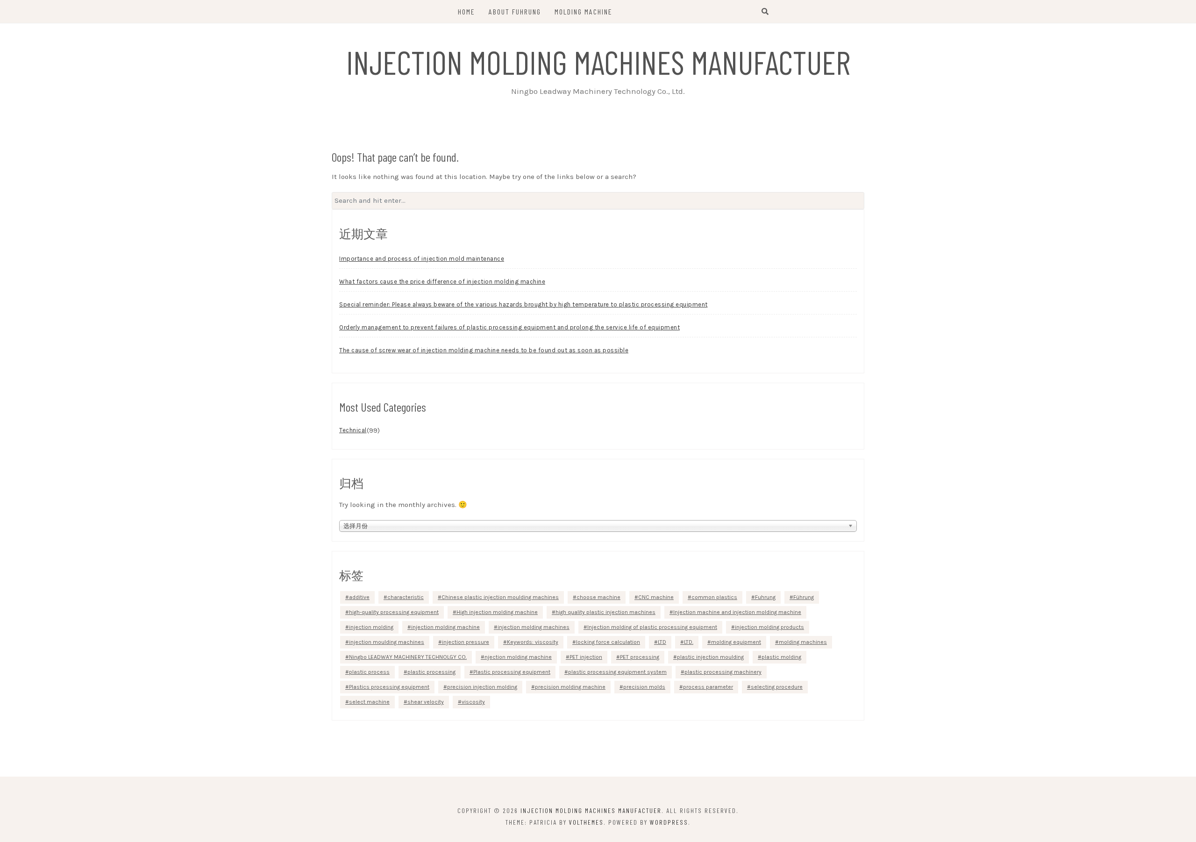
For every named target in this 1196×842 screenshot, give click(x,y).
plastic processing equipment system (617, 672)
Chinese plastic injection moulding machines (500, 597)
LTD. (688, 642)
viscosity (473, 702)
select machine (369, 702)
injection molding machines (534, 627)
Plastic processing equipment (511, 672)
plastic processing (431, 672)
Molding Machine (583, 11)
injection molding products (769, 627)
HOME (466, 11)
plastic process (369, 672)
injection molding (371, 627)
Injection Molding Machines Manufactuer (598, 61)
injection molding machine (445, 627)
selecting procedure (777, 687)
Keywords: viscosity (532, 642)
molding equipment (736, 642)
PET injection (586, 657)
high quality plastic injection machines (605, 612)
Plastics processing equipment (389, 687)
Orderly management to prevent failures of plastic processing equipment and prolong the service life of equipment (509, 327)
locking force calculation (608, 642)
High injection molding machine (497, 612)
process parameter (708, 687)
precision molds (644, 687)
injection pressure (465, 642)
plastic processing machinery (723, 672)
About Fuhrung (515, 11)
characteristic (405, 597)
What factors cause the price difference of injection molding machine (442, 281)
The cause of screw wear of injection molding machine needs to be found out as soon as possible (483, 350)
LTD (662, 642)
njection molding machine (518, 657)
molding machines (803, 642)
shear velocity (425, 702)
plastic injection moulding (710, 657)
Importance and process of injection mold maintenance (421, 258)
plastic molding (781, 657)
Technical (353, 430)
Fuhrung (765, 597)
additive (359, 597)
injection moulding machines (386, 642)
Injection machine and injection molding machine (737, 612)
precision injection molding (482, 687)
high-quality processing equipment (394, 612)
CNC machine (656, 597)
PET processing (639, 657)
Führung (803, 597)
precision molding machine (570, 687)
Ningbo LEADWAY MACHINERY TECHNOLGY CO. (408, 657)
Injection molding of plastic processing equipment (652, 627)
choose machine (598, 597)
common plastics (714, 597)
